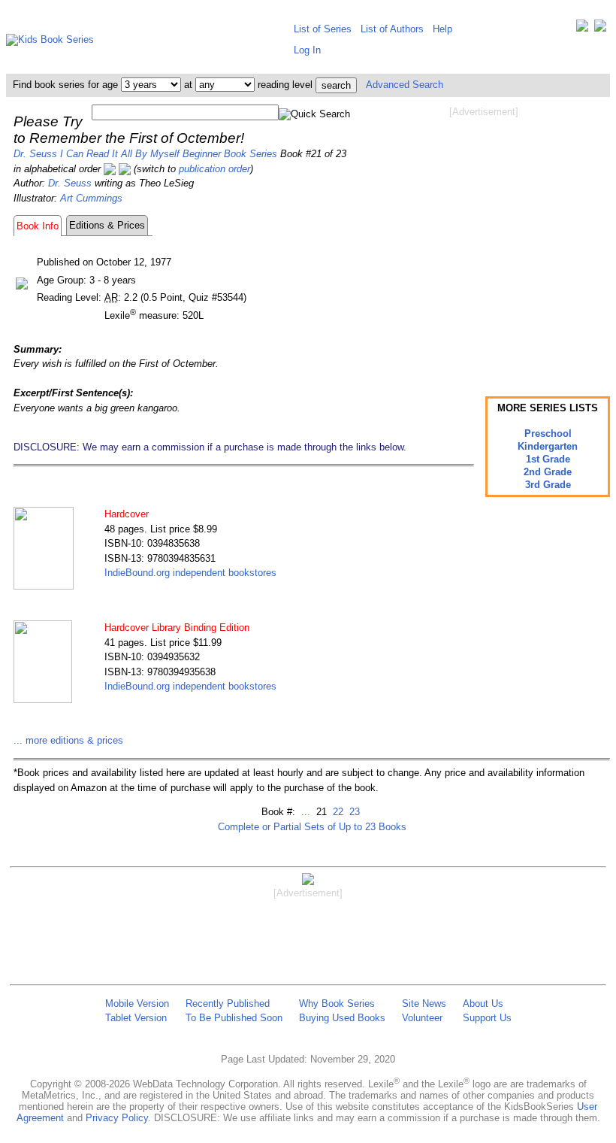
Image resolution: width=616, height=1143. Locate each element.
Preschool (548, 433)
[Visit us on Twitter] (582, 29)
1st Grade (548, 459)
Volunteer (422, 1017)
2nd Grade (548, 472)
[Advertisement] (484, 239)
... (305, 811)
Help (442, 29)
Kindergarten (548, 446)
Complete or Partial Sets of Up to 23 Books (312, 826)
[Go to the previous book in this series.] (110, 168)
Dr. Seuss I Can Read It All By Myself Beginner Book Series (145, 153)
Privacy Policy (117, 1117)
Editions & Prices (107, 225)
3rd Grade (548, 484)
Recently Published (228, 1003)
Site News (424, 1003)
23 (353, 811)
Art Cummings (91, 198)
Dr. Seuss (70, 183)
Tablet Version (136, 1017)
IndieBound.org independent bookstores (190, 572)
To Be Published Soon (234, 1017)
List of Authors (392, 29)
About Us (483, 1003)
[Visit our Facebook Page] (600, 29)
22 (336, 811)
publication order (214, 168)
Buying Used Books (342, 1017)
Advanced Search (404, 84)
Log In (307, 50)
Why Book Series (337, 1003)
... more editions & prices (68, 740)
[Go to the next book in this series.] (125, 168)
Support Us (487, 1017)
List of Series (323, 29)
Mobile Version (137, 1003)
